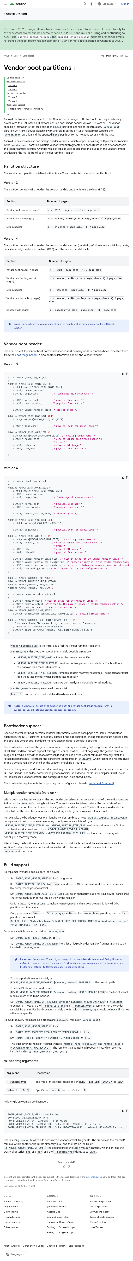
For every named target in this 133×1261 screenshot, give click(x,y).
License (51, 1246)
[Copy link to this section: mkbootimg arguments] (41, 1061)
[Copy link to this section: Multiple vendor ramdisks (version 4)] (61, 793)
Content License (94, 1177)
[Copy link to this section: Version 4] (21, 239)
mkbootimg (78, 967)
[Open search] (85, 4)
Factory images (12, 1222)
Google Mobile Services (102, 1216)
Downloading (11, 1211)
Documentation (15, 14)
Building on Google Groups (61, 1227)
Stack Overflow (98, 1222)
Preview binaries (12, 1216)
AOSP (6, 55)
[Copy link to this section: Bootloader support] (44, 726)
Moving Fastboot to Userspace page (44, 967)
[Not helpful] (126, 55)
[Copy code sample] (127, 374)
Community (29, 1246)
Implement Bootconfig (102, 783)
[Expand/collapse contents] (23, 78)
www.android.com (99, 1211)
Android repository (13, 1201)
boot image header (26, 355)
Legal (41, 1246)
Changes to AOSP (111, 40)
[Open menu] (5, 4)
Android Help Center (100, 1201)
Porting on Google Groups (60, 1232)
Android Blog (53, 1211)
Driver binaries (11, 1227)
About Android (12, 1246)
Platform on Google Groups (61, 1222)
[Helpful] (121, 55)
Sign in (125, 3)
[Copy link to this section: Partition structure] (42, 167)
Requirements (11, 1206)
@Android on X (54, 1201)
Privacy (62, 1246)
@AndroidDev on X (56, 1206)
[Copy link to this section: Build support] (32, 865)
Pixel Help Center (98, 1206)
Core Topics (28, 55)
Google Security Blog (58, 1216)
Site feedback (76, 1246)
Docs (16, 55)
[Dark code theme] (123, 374)
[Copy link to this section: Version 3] (21, 183)
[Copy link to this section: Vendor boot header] (45, 344)
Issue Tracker (96, 1227)
